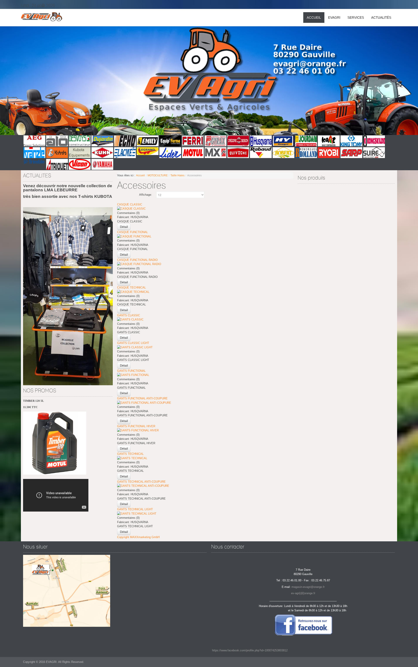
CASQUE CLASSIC (129, 204)
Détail (124, 226)
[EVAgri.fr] (41, 17)
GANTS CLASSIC (128, 315)
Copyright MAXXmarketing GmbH (138, 537)
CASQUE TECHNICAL (131, 287)
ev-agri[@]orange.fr (303, 593)
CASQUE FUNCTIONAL (132, 232)
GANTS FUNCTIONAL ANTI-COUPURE (142, 398)
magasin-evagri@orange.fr (308, 587)
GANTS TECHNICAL (130, 453)
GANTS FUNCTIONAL (131, 370)
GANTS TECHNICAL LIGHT (135, 509)
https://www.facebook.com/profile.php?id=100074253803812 (250, 650)
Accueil (140, 175)
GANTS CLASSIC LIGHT (133, 343)
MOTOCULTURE (158, 175)
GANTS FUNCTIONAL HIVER (136, 426)
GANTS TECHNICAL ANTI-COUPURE (141, 481)
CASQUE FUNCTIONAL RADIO (137, 260)
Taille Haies (177, 175)
